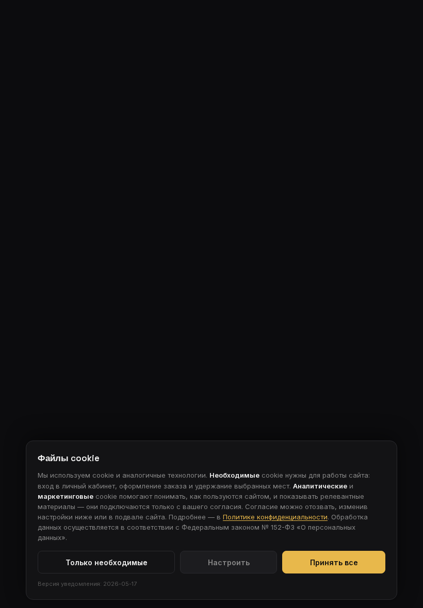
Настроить (229, 562)
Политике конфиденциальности (275, 517)
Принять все (334, 562)
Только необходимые (107, 562)
